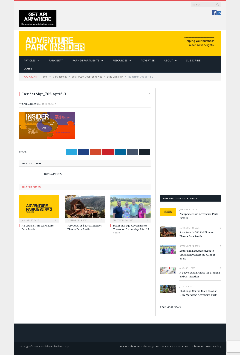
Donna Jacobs (30, 104)
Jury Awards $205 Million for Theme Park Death (84, 227)
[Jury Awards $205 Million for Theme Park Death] (85, 208)
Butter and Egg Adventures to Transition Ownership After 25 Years (131, 229)
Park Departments (85, 60)
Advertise (147, 60)
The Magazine (151, 346)
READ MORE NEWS (170, 307)
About (168, 60)
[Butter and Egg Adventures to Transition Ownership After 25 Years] (130, 208)
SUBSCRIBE (193, 60)
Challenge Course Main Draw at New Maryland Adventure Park (198, 293)
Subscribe (197, 346)
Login (28, 68)
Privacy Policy (213, 346)
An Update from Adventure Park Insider (198, 216)
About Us (135, 346)
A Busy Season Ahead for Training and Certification (199, 274)
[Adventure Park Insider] (120, 43)
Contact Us (182, 346)
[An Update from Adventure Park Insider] (39, 208)
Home (123, 346)
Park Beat (56, 60)
